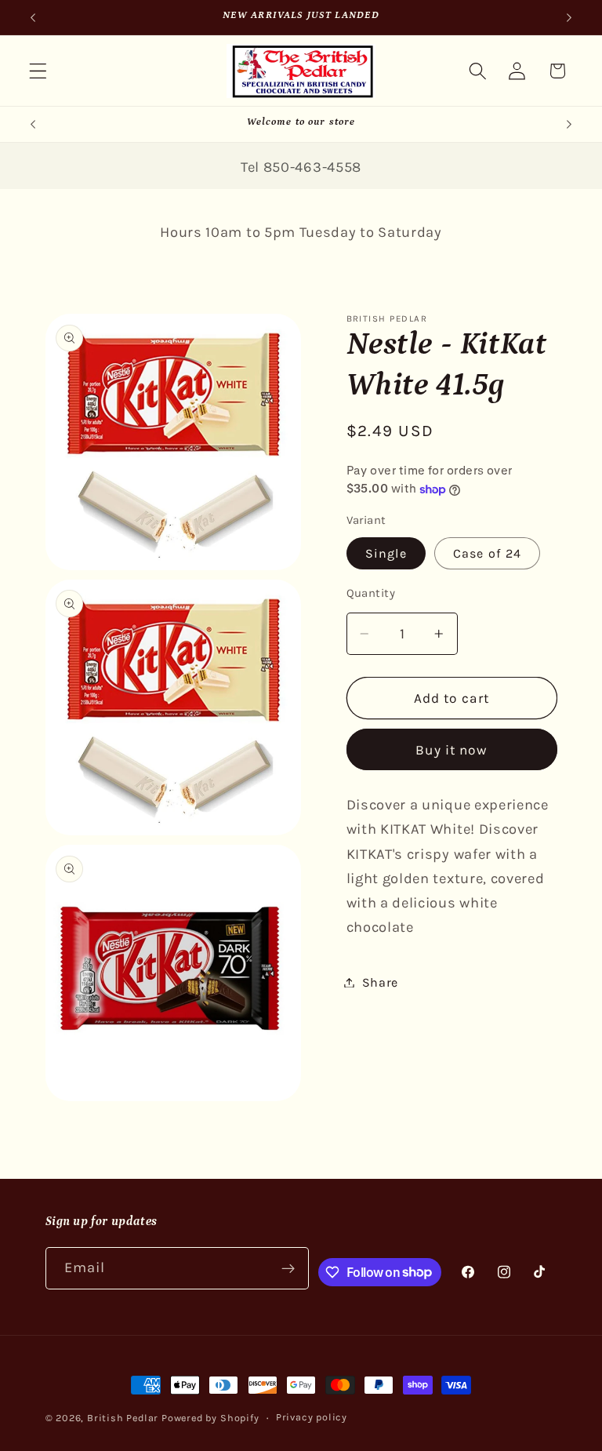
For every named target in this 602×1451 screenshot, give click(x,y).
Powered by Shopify (210, 1418)
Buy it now (451, 750)
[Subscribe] (289, 1268)
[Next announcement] (569, 17)
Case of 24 (487, 553)
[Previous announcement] (33, 17)
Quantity (371, 593)
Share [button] (380, 982)
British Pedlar (122, 1418)
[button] (38, 71)
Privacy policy (311, 1417)
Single (386, 553)
